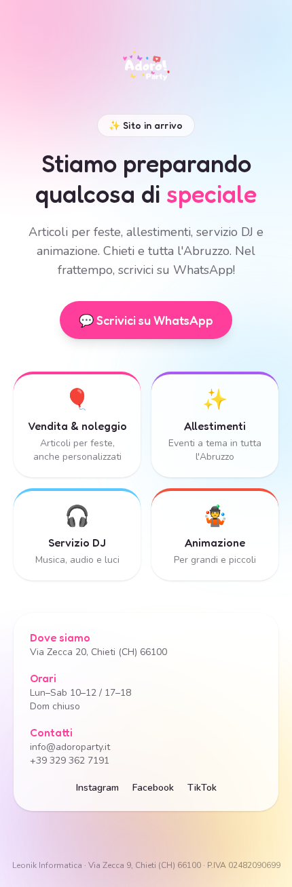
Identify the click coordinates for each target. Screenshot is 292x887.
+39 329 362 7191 (69, 760)
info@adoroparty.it (70, 747)
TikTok (202, 787)
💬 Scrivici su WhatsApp (146, 320)
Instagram (97, 787)
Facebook (153, 787)
